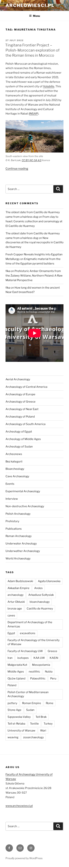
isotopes (23, 658)
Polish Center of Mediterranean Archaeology (28, 694)
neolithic (34, 671)
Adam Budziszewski (20, 581)
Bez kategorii (14, 461)
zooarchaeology (33, 737)
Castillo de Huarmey (40, 608)
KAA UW (39, 658)
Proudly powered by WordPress (24, 858)
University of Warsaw (21, 730)
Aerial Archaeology (18, 379)
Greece (52, 651)
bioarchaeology (40, 601)
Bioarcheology (15, 468)
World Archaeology (18, 558)
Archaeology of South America (25, 424)
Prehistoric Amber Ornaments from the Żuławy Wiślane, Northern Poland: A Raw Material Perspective (34, 275)
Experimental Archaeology (23, 491)
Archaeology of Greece (21, 401)
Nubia (48, 671)
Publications (14, 528)
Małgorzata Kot (17, 664)
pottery (12, 703)
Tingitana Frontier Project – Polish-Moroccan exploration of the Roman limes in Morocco (32, 50)
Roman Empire (31, 703)
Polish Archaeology (18, 513)
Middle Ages (16, 671)
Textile (34, 723)
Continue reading (17, 168)
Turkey (48, 723)
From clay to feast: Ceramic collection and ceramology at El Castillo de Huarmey (34, 221)
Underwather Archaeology (23, 551)
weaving (13, 737)
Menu (36, 15)
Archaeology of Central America (26, 386)
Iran (10, 658)
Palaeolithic (37, 678)
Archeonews (14, 454)
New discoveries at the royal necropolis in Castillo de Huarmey (34, 242)
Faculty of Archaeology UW (25, 651)
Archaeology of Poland (20, 416)
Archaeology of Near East (22, 409)
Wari (43, 730)
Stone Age (14, 710)
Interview (12, 498)
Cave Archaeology (17, 476)
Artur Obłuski (16, 601)
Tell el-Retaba (16, 723)
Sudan (30, 710)
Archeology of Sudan (19, 446)
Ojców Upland (16, 678)
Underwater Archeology (21, 543)
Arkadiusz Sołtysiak (41, 595)
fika (8, 271)
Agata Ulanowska (49, 581)
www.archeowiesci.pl (19, 805)
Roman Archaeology (19, 536)
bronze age (15, 608)
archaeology (16, 595)
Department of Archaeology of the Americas (30, 624)
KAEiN (54, 658)
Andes (38, 588)
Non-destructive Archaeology (25, 506)
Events (10, 483)
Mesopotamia (41, 664)
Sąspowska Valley (19, 717)
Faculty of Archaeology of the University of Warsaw (34, 642)
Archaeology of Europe (20, 394)
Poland (12, 685)
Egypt (11, 633)
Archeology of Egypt (19, 431)
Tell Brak (41, 717)
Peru (53, 678)
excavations (27, 633)
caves (11, 615)
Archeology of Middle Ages (23, 439)
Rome (49, 703)
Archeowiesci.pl (30, 5)
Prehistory (12, 521)
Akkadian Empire (18, 588)
